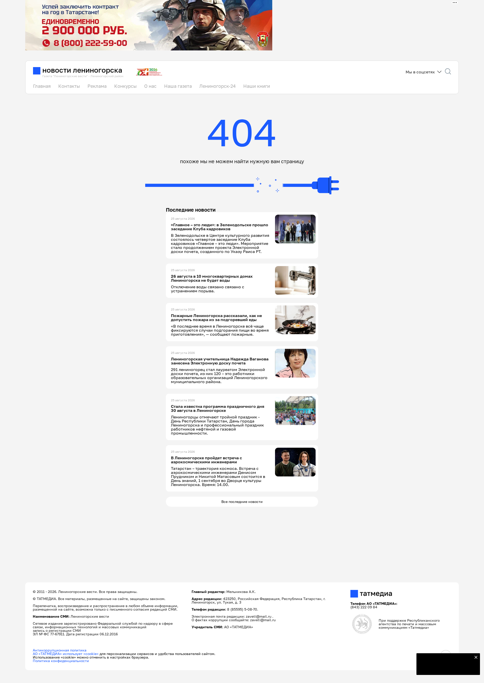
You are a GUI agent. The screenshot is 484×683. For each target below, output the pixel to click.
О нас (150, 86)
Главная (42, 86)
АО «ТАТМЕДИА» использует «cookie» (66, 653)
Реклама (97, 86)
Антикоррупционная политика (59, 650)
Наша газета (178, 86)
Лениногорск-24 (217, 86)
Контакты (69, 86)
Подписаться (445, 667)
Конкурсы (125, 86)
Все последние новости (242, 501)
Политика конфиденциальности (61, 661)
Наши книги (256, 86)
